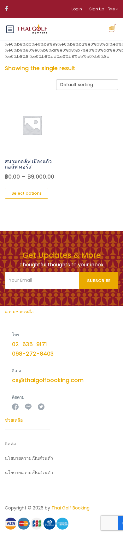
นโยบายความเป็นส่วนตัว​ (29, 458)
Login (77, 9)
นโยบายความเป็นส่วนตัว (29, 473)
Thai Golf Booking (70, 508)
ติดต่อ (10, 444)
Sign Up (96, 9)
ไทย (112, 9)
